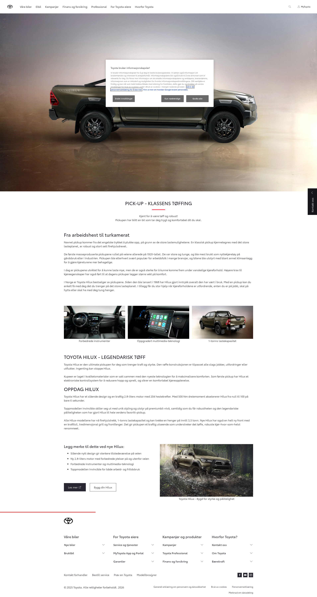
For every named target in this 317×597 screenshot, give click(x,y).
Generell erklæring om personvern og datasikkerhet (180, 586)
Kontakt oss (219, 545)
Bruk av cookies (219, 586)
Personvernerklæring (242, 586)
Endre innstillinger (124, 98)
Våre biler (26, 6)
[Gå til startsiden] (10, 6)
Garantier (119, 561)
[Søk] (289, 6)
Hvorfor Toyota (144, 6)
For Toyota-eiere (121, 6)
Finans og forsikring (75, 6)
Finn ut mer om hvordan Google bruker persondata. (165, 89)
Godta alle (197, 98)
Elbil (38, 6)
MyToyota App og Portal (128, 553)
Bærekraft (218, 561)
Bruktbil (69, 553)
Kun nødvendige (172, 98)
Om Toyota (219, 553)
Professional (99, 6)
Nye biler (69, 545)
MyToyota (305, 6)
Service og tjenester (125, 545)
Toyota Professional (175, 553)
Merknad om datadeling (241, 592)
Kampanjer (52, 6)
